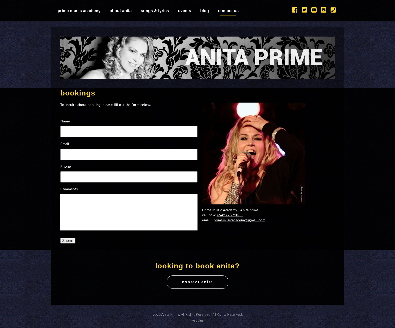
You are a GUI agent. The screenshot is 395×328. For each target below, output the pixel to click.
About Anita (121, 10)
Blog (204, 10)
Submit (68, 241)
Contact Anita (197, 282)
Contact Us (228, 10)
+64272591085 (230, 215)
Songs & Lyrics (155, 10)
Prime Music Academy (79, 10)
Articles (197, 320)
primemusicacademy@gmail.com (239, 220)
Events (184, 10)
